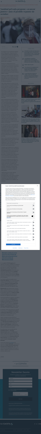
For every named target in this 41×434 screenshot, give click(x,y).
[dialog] (20, 217)
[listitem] (20, 203)
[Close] (38, 186)
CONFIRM (13, 244)
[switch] (33, 205)
